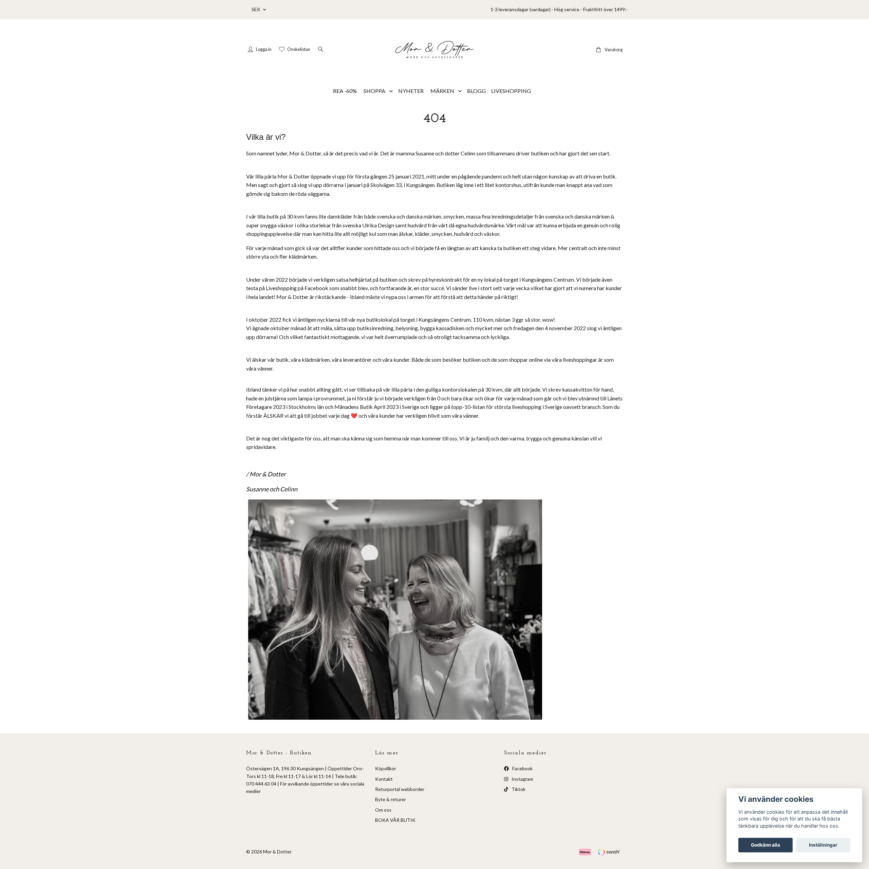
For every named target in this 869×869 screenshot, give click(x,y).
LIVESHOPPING (511, 91)
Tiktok (518, 789)
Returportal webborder (399, 789)
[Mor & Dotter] (434, 49)
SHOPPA (374, 91)
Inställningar (823, 845)
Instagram (522, 779)
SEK (256, 9)
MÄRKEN (442, 91)
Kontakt (384, 779)
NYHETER (411, 91)
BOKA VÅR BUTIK (395, 820)
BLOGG (476, 91)
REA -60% (345, 91)
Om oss (383, 810)
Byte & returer (390, 799)
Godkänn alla (765, 845)
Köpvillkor (385, 768)
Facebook (522, 768)
